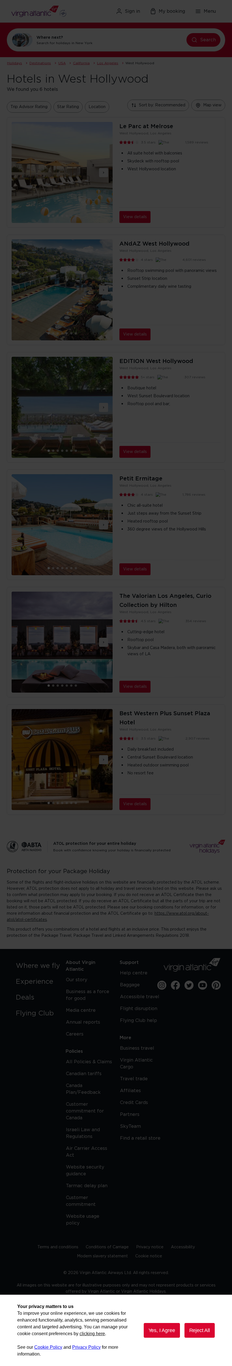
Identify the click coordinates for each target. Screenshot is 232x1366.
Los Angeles (107, 63)
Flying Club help (138, 1020)
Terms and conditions (57, 1247)
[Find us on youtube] (202, 985)
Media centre (81, 1010)
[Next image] (103, 172)
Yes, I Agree (162, 1330)
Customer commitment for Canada (85, 1111)
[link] (39, 966)
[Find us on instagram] (161, 985)
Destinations (40, 63)
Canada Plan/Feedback (83, 1089)
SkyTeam (130, 1126)
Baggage (130, 985)
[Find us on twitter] (189, 985)
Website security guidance (85, 1170)
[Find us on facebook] (175, 985)
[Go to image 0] (49, 216)
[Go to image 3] (62, 216)
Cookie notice (148, 1256)
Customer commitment (81, 1201)
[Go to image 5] (71, 216)
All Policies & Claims (89, 1062)
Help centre (133, 973)
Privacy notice (150, 1247)
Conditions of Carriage (107, 1247)
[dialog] (116, 1330)
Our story (76, 980)
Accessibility (183, 1247)
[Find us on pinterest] (216, 985)
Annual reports (83, 1022)
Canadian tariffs (84, 1073)
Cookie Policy (48, 1347)
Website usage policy (82, 1219)
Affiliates (130, 1090)
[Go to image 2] (58, 216)
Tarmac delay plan (87, 1186)
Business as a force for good (87, 995)
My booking (172, 11)
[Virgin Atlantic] (44, 11)
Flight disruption (138, 1008)
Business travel (137, 1048)
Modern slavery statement (102, 1256)
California (81, 63)
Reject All (199, 1330)
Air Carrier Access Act (86, 1151)
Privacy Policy (86, 1347)
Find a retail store (140, 1138)
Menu (210, 11)
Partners (129, 1114)
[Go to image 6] (76, 216)
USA (62, 63)
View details (135, 217)
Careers (74, 1034)
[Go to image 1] (53, 216)
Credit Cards (134, 1102)
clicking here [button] (92, 1333)
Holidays (14, 63)
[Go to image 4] (67, 216)
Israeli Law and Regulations (83, 1133)
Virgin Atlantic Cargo (136, 1063)
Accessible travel (139, 997)
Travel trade (134, 1079)
